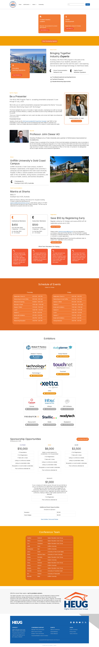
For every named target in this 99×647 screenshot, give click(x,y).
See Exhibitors (44, 30)
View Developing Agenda (49, 41)
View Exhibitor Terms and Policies (49, 519)
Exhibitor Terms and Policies (37, 633)
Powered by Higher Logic (50, 645)
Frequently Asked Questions (18, 632)
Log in (87, 4)
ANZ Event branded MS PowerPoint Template (34, 121)
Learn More (69, 28)
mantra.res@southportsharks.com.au (19, 203)
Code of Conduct (73, 629)
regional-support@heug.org (65, 231)
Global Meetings (54, 631)
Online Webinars (54, 633)
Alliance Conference (55, 629)
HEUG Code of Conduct (36, 631)
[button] (27, 4)
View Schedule (16, 75)
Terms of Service (73, 633)
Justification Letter (55, 242)
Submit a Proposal (76, 121)
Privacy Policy (73, 631)
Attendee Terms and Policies (37, 629)
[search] (68, 4)
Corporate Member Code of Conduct (39, 635)
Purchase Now (82, 439)
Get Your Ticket (55, 226)
